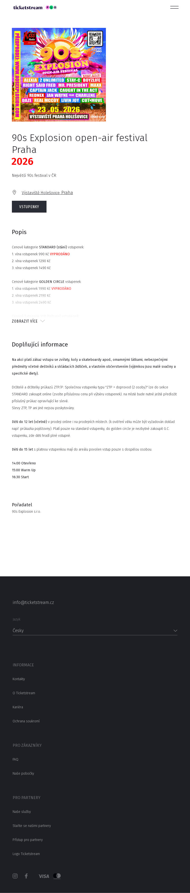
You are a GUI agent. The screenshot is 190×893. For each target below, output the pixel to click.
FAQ (15, 759)
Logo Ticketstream (26, 854)
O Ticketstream (24, 693)
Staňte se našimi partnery (32, 826)
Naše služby (22, 812)
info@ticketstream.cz (33, 602)
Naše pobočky (23, 773)
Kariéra (18, 707)
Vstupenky (29, 206)
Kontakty (19, 679)
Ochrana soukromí (26, 721)
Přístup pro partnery (28, 840)
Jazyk (16, 619)
